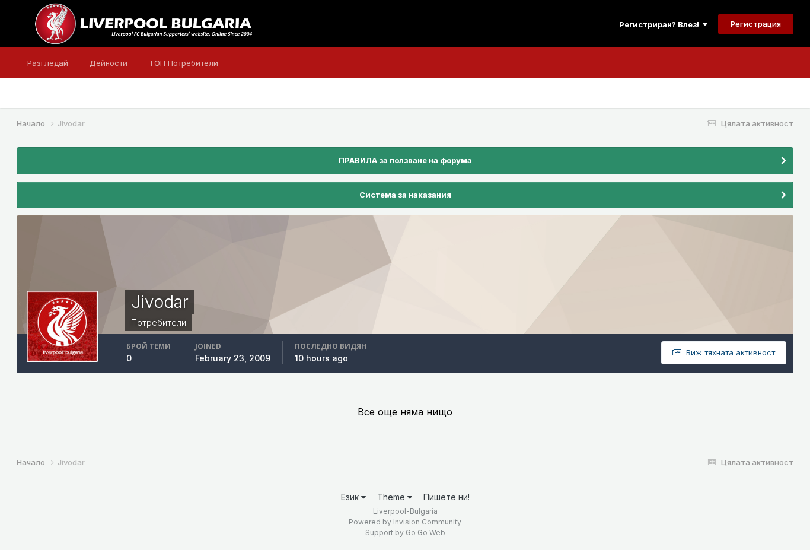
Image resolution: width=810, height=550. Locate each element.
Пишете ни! (446, 497)
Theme (392, 497)
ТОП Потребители (183, 63)
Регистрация (756, 23)
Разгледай (47, 63)
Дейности (108, 63)
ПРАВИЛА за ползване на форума (405, 160)
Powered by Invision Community (405, 521)
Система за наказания (405, 194)
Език (351, 497)
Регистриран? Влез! (661, 24)
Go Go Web (425, 532)
